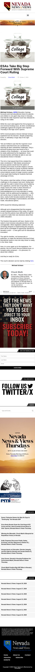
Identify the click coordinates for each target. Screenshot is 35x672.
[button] (27, 15)
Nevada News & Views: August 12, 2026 (14, 604)
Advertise (7, 657)
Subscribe (19, 657)
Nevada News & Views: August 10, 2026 (14, 615)
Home (6, 655)
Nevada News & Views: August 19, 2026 (14, 583)
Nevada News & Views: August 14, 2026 (14, 594)
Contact (27, 655)
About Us (16, 655)
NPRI (15, 112)
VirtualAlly (17, 668)
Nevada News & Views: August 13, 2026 (14, 599)
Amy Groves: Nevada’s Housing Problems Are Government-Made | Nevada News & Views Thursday (16, 560)
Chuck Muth (11, 77)
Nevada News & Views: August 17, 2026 (14, 588)
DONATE (7, 660)
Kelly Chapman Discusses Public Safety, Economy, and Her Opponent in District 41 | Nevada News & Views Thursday (15, 542)
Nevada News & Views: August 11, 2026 (14, 609)
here (31, 261)
